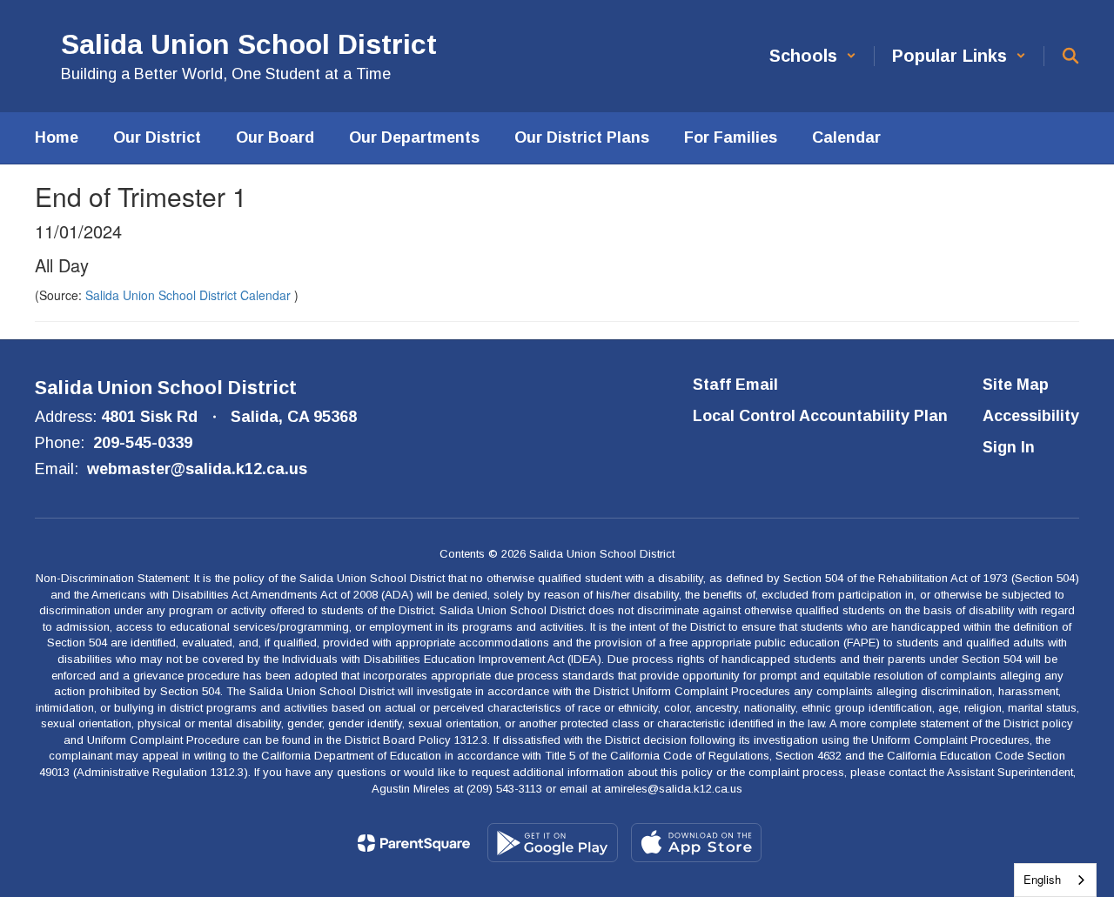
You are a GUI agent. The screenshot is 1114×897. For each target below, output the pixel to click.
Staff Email (735, 384)
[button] (812, 56)
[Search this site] (1070, 55)
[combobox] (1055, 880)
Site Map (1016, 384)
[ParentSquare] (413, 843)
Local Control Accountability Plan (820, 416)
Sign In (1009, 447)
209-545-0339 (142, 443)
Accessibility (1031, 416)
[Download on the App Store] (696, 842)
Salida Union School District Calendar (189, 295)
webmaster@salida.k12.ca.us (197, 469)
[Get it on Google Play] (552, 842)
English (1042, 879)
